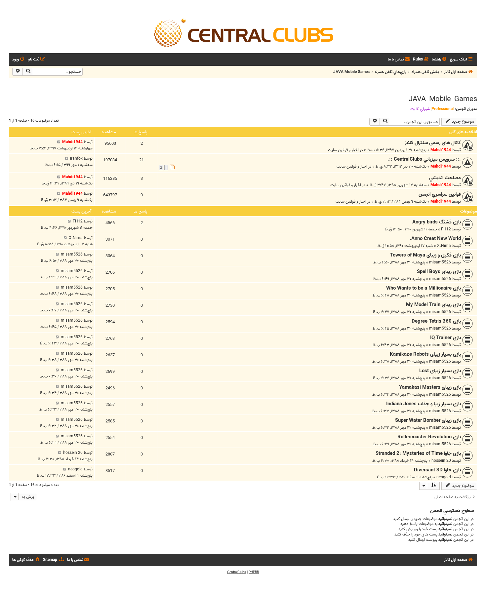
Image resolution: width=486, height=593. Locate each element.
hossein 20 (441, 460)
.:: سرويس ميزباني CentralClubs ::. (424, 159)
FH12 (446, 229)
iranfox (76, 158)
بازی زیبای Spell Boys (439, 272)
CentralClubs (236, 572)
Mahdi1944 (440, 150)
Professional (442, 109)
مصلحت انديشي (445, 178)
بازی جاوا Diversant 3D (437, 470)
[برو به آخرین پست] (58, 142)
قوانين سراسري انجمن (440, 194)
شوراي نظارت (420, 109)
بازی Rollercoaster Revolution (429, 437)
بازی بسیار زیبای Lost (440, 371)
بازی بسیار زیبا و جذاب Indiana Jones (423, 404)
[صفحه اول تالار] (243, 32)
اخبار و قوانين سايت (343, 150)
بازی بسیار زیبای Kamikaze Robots (425, 354)
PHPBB (254, 572)
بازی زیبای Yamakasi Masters (430, 387)
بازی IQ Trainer (445, 338)
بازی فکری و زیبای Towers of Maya (425, 255)
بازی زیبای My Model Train (433, 305)
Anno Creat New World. (435, 239)
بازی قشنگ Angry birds (436, 222)
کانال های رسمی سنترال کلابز (433, 143)
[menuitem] (440, 59)
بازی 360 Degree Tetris (436, 321)
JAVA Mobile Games (443, 99)
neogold (443, 477)
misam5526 (440, 262)
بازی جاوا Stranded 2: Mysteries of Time (418, 453)
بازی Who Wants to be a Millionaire (423, 288)
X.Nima (444, 246)
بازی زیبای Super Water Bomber (428, 420)
